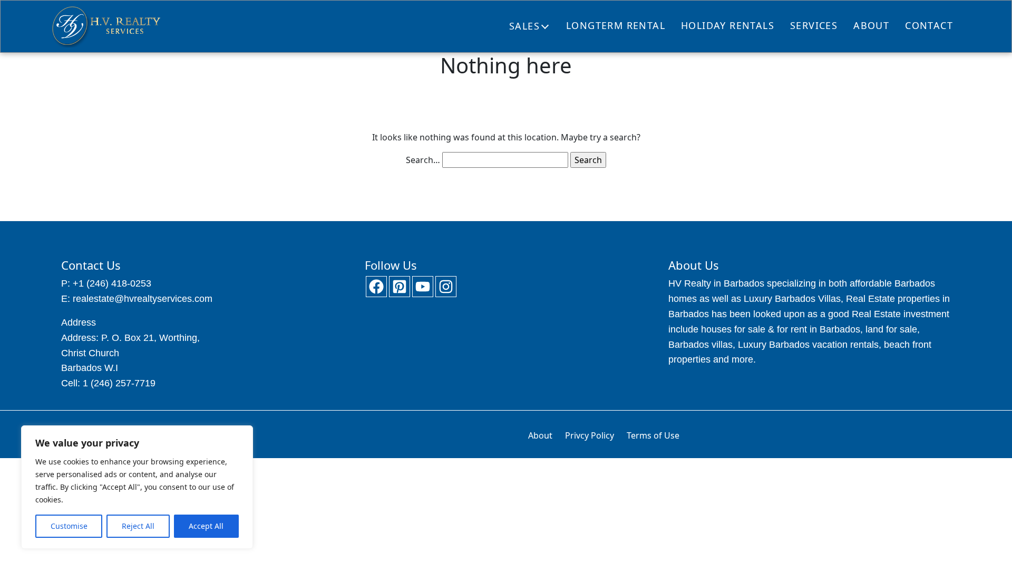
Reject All (138, 526)
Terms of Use (653, 435)
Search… (423, 160)
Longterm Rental (615, 25)
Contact (929, 25)
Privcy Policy (589, 435)
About (871, 25)
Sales (524, 26)
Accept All (206, 526)
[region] (137, 487)
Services (814, 25)
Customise (69, 526)
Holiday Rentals (727, 25)
